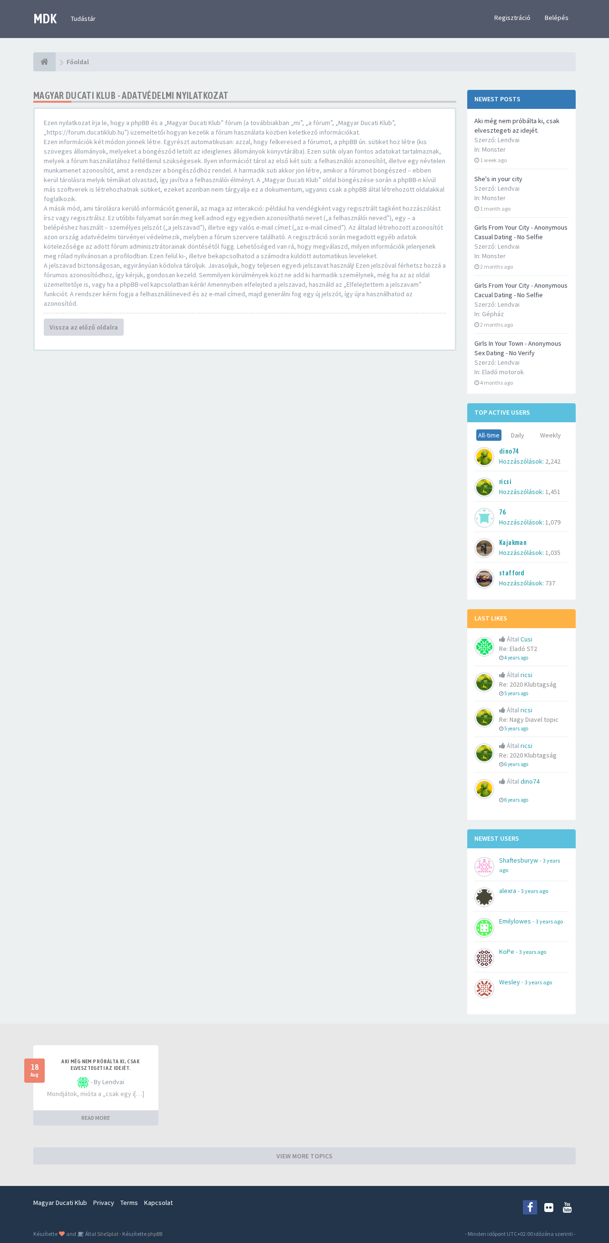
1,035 (552, 552)
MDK (45, 18)
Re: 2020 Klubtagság (528, 684)
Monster (494, 149)
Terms (129, 1202)
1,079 (552, 522)
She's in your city (498, 179)
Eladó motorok (503, 372)
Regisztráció (512, 17)
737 (550, 583)
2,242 (552, 461)
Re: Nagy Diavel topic (529, 719)
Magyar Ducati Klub (60, 1202)
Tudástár (83, 18)
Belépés (557, 17)
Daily (517, 435)
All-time (489, 435)
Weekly (550, 435)
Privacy (103, 1202)
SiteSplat (107, 1233)
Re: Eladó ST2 (518, 648)
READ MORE (95, 1117)
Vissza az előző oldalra (83, 327)
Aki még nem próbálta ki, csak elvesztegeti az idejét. (100, 1064)
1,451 (552, 491)
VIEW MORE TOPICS (304, 1156)
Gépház (493, 314)
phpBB (154, 1233)
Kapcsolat (158, 1202)
